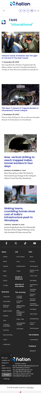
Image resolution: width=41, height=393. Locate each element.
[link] (20, 53)
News (4, 252)
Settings (7, 379)
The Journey (20, 292)
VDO (30, 252)
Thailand (32, 346)
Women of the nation (19, 285)
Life (16, 252)
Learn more (6, 370)
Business (5, 292)
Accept (6, 375)
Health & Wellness (19, 278)
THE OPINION (34, 335)
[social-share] (20, 10)
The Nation (30, 387)
